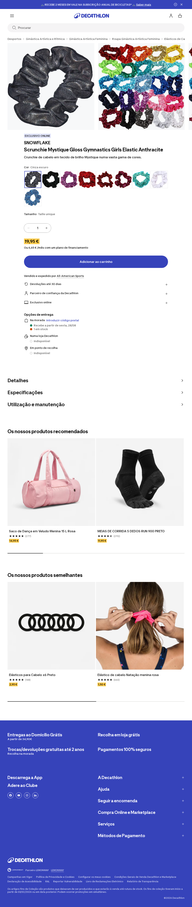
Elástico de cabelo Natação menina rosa (128, 675)
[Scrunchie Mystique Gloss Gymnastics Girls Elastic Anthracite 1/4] (51, 86)
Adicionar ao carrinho (96, 262)
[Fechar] (181, 4)
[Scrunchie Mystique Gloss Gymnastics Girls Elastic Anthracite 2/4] (141, 86)
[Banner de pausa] (175, 4)
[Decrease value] (28, 228)
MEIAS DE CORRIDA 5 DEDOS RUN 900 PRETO (131, 531)
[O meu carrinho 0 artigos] (180, 15)
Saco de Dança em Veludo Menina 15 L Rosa (42, 531)
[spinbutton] (37, 228)
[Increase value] (46, 228)
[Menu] (12, 15)
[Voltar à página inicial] (91, 15)
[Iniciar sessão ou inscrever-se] (171, 15)
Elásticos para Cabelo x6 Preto (32, 675)
